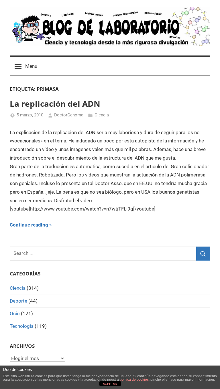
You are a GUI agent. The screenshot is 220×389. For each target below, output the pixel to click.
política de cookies (134, 380)
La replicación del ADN (55, 103)
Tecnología (22, 326)
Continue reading (29, 225)
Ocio (15, 313)
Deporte (18, 301)
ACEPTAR (110, 384)
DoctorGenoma (68, 115)
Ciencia (102, 115)
